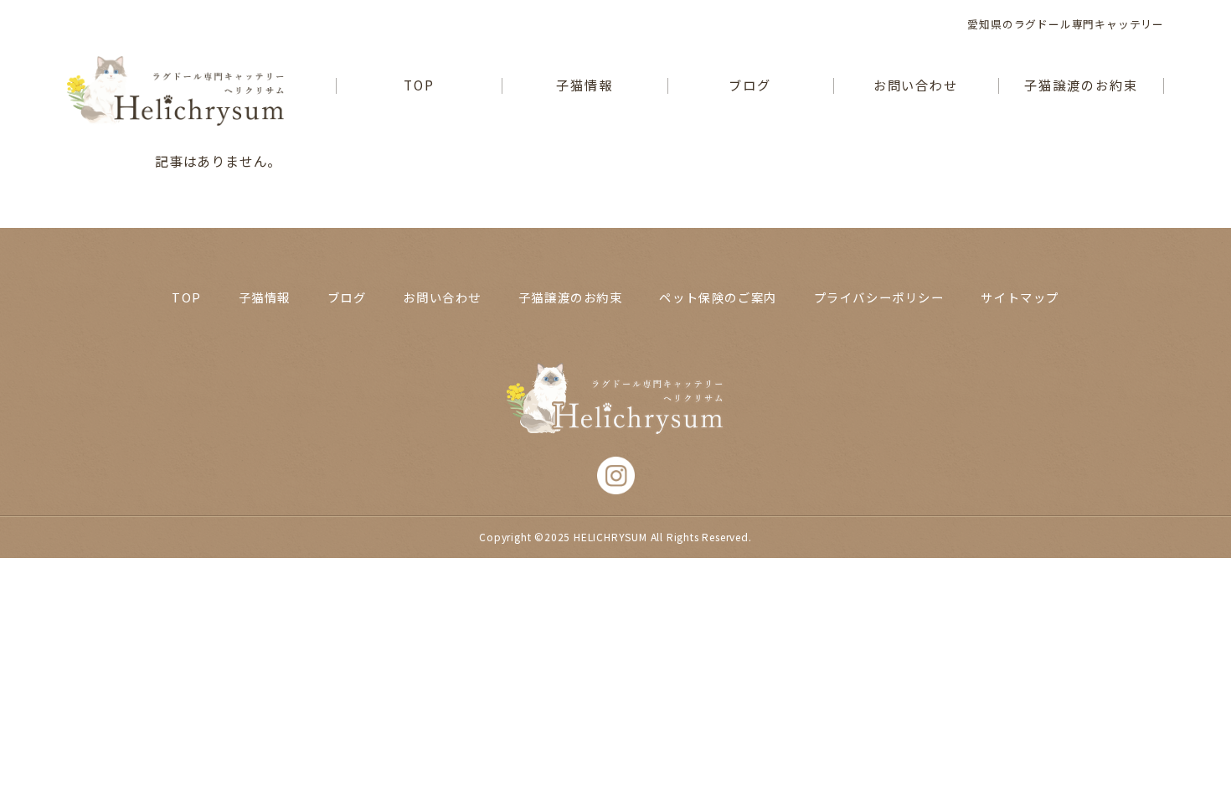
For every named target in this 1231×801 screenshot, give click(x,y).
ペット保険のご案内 (717, 297)
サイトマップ (1020, 297)
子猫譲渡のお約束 (1080, 86)
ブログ (750, 86)
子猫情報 (584, 86)
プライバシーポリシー (879, 297)
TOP (419, 86)
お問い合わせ (916, 86)
